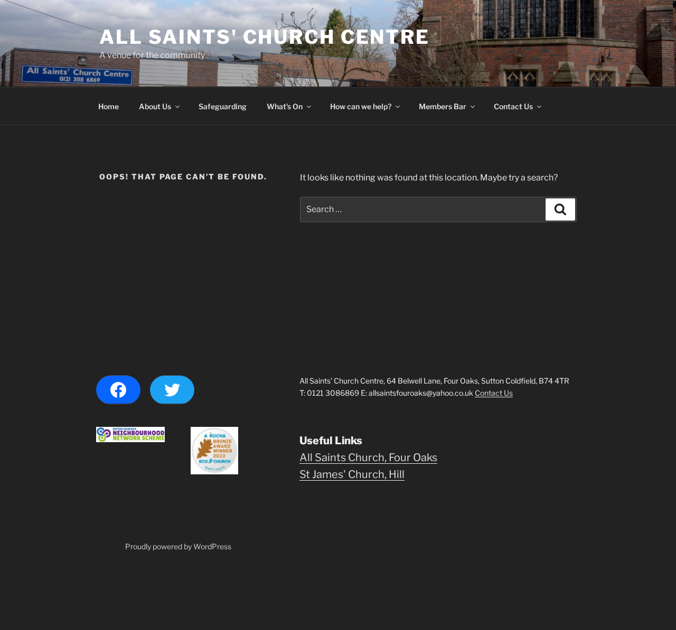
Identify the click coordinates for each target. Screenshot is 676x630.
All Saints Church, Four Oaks (368, 457)
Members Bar (442, 106)
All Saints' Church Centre (264, 37)
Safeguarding (223, 106)
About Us (155, 106)
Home (108, 106)
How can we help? (360, 106)
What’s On (285, 106)
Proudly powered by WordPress (178, 546)
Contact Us (513, 106)
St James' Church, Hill (352, 474)
